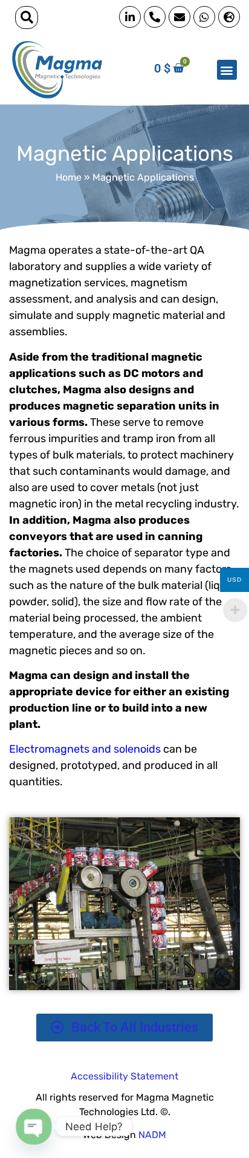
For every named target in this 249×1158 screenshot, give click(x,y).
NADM (152, 1134)
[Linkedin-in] (130, 17)
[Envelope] (179, 17)
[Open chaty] (33, 1126)
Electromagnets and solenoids (85, 749)
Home (69, 177)
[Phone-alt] (155, 17)
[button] (26, 17)
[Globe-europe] (229, 17)
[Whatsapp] (204, 17)
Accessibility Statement (124, 1076)
